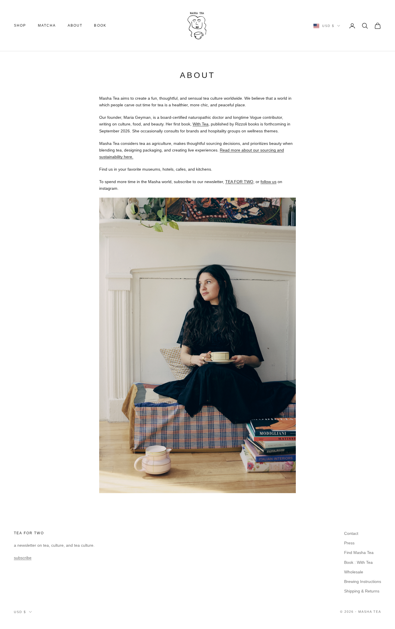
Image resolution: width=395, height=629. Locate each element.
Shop (20, 25)
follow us (268, 181)
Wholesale (353, 572)
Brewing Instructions (362, 581)
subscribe (23, 557)
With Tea (200, 124)
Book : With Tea (358, 562)
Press (349, 543)
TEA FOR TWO (239, 181)
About (75, 25)
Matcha (47, 25)
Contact (351, 533)
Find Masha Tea (359, 552)
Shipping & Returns (361, 591)
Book (100, 25)
